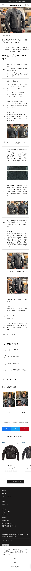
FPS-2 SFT (11, 465)
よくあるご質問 (6, 512)
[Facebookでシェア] (6, 429)
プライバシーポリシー (14, 554)
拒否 (15, 562)
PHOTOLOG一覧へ (15, 481)
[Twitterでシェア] (15, 429)
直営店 (3, 501)
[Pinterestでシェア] (24, 429)
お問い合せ (5, 514)
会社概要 (4, 490)
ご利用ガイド (5, 509)
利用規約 (4, 517)
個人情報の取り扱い (7, 523)
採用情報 (4, 493)
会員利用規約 (5, 520)
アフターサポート (6, 496)
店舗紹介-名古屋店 (23, 422)
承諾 (15, 558)
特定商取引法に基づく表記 (9, 526)
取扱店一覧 (5, 504)
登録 (5, 545)
